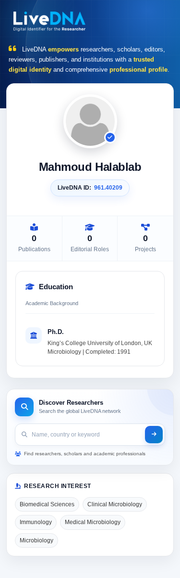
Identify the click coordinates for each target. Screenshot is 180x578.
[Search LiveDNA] (154, 434)
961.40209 (108, 187)
